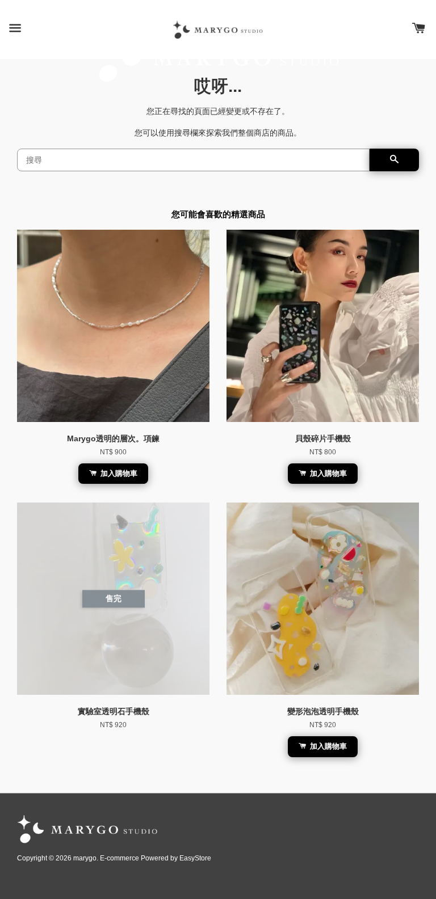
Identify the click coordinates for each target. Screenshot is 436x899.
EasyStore (195, 858)
